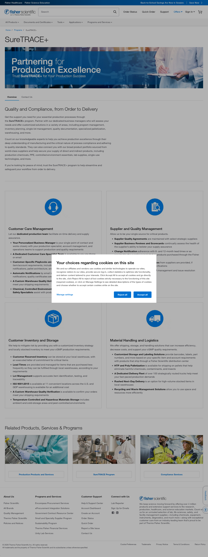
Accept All (142, 294)
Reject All (122, 294)
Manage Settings (65, 294)
